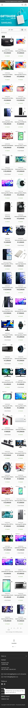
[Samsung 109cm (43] (20, 396)
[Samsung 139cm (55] (7, 183)
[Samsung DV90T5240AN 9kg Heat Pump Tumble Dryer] (20, 207)
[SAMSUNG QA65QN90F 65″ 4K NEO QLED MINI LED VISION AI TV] (7, 136)
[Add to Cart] (11, 37)
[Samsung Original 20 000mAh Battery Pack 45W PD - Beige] (20, 254)
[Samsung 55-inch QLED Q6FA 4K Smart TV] (20, 302)
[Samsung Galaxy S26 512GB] (7, 278)
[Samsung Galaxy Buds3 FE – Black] (20, 231)
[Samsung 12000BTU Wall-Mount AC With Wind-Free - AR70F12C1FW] (20, 420)
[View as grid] (22, 29)
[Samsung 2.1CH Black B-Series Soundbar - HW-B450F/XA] (20, 112)
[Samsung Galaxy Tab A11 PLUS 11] (20, 136)
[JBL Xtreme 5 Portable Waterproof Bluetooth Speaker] (7, 41)
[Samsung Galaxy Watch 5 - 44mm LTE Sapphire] (7, 467)
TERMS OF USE (5, 699)
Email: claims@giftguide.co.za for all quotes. (15, 674)
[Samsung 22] (7, 325)
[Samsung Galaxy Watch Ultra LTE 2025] (20, 325)
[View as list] (25, 29)
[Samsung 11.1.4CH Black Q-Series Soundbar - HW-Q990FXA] (7, 444)
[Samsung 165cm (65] (20, 562)
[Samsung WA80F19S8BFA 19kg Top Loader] (7, 207)
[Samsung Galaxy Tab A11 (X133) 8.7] (7, 586)
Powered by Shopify (20, 704)
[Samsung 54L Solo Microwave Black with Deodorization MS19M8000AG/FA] (7, 349)
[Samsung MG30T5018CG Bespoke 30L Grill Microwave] (20, 586)
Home (2, 19)
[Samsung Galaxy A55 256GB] (20, 609)
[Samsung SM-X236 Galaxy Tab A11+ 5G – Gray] (7, 396)
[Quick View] (11, 40)
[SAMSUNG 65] (7, 562)
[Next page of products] (21, 628)
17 (17, 628)
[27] (20, 373)
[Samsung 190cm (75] (20, 65)
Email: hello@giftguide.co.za (11, 677)
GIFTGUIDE (12, 704)
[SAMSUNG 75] (20, 538)
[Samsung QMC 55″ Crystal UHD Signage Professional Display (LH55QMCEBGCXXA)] (7, 538)
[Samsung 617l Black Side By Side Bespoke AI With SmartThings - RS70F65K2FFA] (7, 160)
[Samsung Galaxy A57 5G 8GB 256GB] (7, 254)
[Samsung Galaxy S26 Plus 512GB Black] (20, 278)
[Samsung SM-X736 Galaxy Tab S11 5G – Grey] (20, 89)
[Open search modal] (22, 4)
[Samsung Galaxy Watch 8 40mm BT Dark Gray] (20, 349)
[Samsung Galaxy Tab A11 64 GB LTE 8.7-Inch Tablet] (20, 491)
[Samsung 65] (20, 41)
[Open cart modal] (25, 4)
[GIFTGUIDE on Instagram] (4, 684)
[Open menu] (2, 4)
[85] (7, 420)
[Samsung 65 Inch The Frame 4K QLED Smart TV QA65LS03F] (20, 160)
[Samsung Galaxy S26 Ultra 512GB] (7, 302)
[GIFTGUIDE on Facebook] (2, 684)
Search (3, 688)
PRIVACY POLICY (5, 696)
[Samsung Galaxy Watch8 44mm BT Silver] (20, 183)
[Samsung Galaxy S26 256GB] (7, 112)
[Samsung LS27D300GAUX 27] (7, 231)
